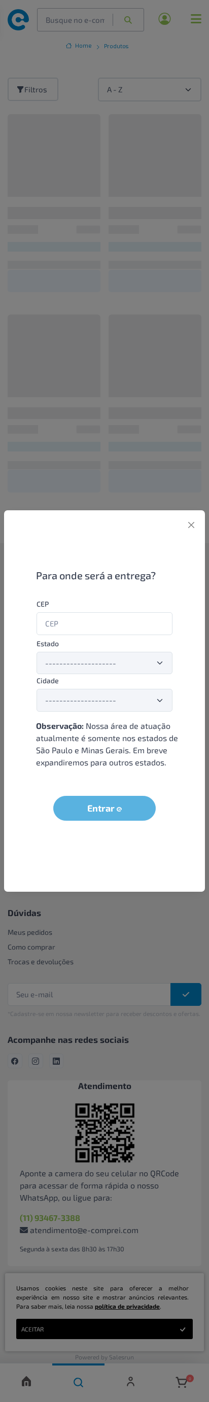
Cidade (48, 680)
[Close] (191, 525)
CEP (43, 604)
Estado (48, 643)
